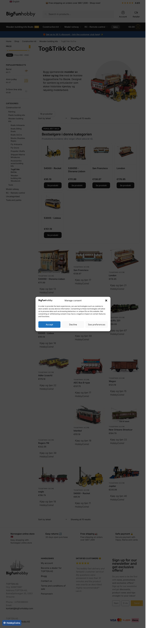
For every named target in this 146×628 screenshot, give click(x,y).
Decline (73, 324)
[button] (106, 300)
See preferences (96, 324)
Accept (49, 324)
